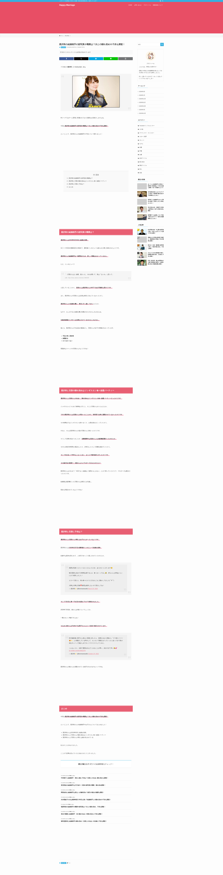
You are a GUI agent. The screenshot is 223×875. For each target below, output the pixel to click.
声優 (140, 151)
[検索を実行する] (162, 44)
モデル (141, 143)
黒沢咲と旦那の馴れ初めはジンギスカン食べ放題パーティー (88, 181)
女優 (140, 154)
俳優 (140, 147)
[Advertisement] (111, 21)
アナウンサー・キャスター (146, 133)
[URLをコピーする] (125, 58)
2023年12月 (142, 113)
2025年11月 (142, 102)
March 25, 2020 (93, 588)
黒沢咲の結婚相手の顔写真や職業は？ (81, 178)
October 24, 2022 (93, 654)
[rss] (160, 1)
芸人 (140, 169)
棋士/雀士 (63, 47)
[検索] (163, 1)
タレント (141, 140)
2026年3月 (142, 91)
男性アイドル (143, 165)
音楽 (140, 172)
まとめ (71, 187)
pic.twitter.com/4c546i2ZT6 (77, 650)
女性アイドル (143, 158)
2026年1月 (142, 95)
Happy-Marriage (67, 5)
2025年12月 (142, 98)
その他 (141, 129)
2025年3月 (142, 109)
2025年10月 (142, 106)
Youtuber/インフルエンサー (147, 125)
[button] (66, 58)
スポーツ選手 (143, 136)
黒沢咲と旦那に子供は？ (76, 184)
